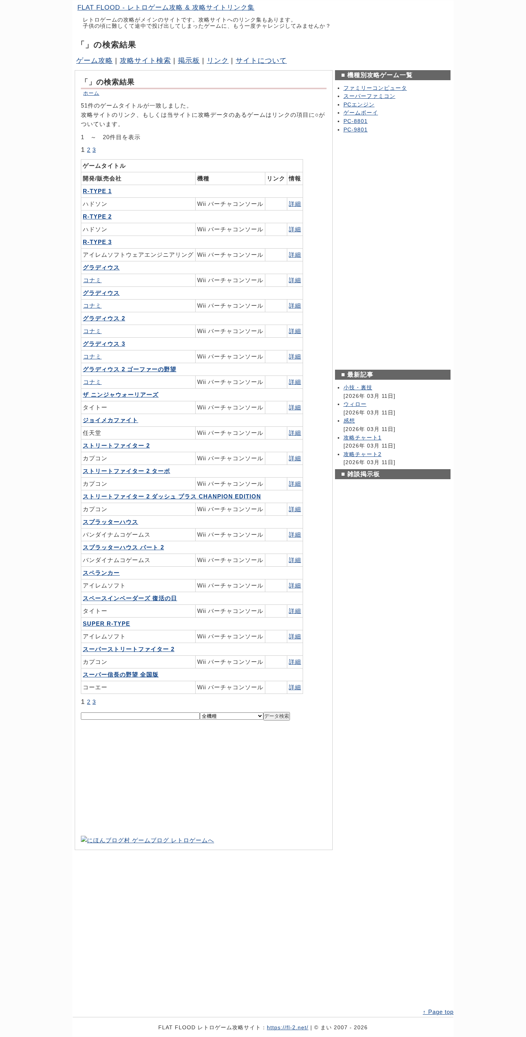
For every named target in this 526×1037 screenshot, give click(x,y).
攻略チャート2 (362, 454)
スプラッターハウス (110, 521)
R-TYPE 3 (97, 242)
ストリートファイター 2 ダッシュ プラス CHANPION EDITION (172, 496)
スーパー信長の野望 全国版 (121, 674)
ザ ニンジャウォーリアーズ (121, 394)
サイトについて (261, 60)
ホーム (91, 93)
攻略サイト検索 (145, 60)
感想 (349, 421)
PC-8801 (355, 121)
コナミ (92, 280)
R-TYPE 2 (97, 216)
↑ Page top (438, 1011)
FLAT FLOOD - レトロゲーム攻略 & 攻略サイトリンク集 (166, 7)
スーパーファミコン (369, 96)
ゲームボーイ (360, 113)
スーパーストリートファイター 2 (128, 649)
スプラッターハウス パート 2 (123, 547)
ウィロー (355, 404)
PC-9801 (355, 130)
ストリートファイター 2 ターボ (126, 471)
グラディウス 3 (104, 343)
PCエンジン (359, 105)
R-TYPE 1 (97, 191)
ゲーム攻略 (94, 60)
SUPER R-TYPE (106, 623)
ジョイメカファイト (110, 420)
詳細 (295, 203)
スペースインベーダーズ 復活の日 (130, 598)
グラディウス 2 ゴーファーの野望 (129, 369)
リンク (218, 60)
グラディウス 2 (104, 318)
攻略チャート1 (362, 438)
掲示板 (189, 60)
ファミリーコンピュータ (375, 88)
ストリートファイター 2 (116, 445)
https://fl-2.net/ (287, 1027)
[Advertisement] (204, 778)
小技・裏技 (357, 388)
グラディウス (101, 267)
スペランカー (101, 572)
